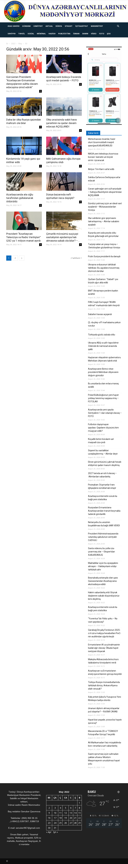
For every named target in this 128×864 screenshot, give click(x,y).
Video (93, 33)
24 (55, 822)
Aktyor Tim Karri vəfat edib (101, 169)
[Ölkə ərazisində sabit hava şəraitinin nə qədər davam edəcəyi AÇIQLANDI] (64, 106)
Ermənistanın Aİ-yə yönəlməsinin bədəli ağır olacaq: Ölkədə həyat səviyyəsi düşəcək (104, 647)
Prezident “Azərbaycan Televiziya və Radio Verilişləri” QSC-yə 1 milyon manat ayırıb (23, 237)
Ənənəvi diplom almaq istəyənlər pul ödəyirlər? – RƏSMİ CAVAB (103, 710)
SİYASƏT (68, 26)
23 (49, 822)
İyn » (55, 832)
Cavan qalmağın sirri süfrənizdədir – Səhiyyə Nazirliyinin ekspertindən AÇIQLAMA (105, 192)
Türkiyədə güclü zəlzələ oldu (101, 334)
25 (60, 822)
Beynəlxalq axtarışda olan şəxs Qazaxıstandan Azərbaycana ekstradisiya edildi (103, 581)
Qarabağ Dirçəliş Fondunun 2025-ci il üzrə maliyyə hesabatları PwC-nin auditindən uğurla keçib (104, 633)
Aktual (49, 26)
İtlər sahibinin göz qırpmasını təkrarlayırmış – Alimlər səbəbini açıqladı (103, 221)
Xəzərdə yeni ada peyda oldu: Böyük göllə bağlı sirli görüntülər (103, 234)
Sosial (31, 33)
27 (71, 822)
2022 (13, 43)
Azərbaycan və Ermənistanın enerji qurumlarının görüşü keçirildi (105, 672)
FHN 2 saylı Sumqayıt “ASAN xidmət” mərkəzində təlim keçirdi (104, 304)
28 (75, 822)
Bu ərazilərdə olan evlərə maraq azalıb (103, 385)
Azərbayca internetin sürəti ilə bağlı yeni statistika (102, 498)
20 (71, 817)
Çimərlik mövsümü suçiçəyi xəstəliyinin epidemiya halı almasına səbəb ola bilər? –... (63, 237)
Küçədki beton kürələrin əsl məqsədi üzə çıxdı (101, 441)
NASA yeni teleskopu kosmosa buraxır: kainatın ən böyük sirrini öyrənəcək (103, 157)
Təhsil (21, 33)
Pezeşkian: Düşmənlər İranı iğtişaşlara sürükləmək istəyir (102, 486)
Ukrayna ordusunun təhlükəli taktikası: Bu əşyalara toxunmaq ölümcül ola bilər (103, 267)
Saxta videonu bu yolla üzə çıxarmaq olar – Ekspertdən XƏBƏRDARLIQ (101, 551)
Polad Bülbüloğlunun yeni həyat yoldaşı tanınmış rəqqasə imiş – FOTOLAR (103, 398)
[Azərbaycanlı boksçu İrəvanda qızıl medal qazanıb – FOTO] (64, 64)
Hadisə (52, 33)
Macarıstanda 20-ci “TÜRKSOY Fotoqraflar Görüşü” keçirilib (103, 733)
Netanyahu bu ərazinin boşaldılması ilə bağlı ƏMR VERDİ (104, 524)
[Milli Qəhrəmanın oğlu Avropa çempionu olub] (64, 146)
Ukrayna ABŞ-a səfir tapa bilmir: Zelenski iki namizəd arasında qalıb (103, 346)
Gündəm (26, 26)
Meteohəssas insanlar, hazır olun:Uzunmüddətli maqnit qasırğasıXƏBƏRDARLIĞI (101, 142)
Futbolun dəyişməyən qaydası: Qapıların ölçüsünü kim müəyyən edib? (103, 427)
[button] (118, 26)
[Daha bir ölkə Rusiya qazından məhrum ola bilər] (24, 106)
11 (60, 812)
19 (65, 817)
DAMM (85, 33)
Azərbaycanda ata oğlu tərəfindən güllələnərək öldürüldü (19, 198)
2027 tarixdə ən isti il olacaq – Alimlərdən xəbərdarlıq (102, 475)
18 (60, 817)
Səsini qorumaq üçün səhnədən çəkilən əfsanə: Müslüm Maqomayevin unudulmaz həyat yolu (104, 759)
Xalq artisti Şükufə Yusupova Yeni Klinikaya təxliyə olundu (104, 698)
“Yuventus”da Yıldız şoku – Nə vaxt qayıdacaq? (102, 620)
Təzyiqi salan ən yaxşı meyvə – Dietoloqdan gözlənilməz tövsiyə (104, 246)
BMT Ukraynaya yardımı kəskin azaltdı (103, 292)
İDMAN (76, 33)
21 (75, 817)
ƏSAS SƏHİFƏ (13, 26)
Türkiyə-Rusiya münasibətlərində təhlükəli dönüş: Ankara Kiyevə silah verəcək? (104, 685)
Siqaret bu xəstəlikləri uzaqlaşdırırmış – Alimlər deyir (103, 452)
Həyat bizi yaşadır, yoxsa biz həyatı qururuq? (105, 721)
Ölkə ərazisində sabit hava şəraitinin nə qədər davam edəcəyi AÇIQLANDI (61, 123)
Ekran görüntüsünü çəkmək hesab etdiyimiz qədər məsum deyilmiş (104, 463)
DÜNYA (59, 26)
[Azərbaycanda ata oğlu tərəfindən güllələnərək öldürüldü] (24, 181)
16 (49, 817)
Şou (109, 33)
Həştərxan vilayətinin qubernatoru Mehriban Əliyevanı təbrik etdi (104, 359)
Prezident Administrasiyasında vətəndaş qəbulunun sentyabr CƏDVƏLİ (103, 536)
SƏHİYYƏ (11, 33)
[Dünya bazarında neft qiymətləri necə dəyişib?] (64, 181)
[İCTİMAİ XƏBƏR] (64, 11)
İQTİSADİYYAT (81, 26)
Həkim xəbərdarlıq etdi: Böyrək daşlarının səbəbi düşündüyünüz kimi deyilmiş (103, 595)
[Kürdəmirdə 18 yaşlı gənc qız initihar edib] (24, 146)
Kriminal (41, 33)
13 (71, 812)
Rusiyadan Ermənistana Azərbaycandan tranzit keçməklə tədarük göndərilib (104, 510)
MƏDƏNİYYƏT (97, 26)
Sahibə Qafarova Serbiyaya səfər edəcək (104, 179)
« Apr (48, 832)
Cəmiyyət (38, 26)
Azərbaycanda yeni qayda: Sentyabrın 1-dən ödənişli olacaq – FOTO (105, 412)
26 (65, 822)
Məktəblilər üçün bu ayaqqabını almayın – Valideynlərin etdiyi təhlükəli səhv (103, 566)
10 (55, 812)
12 (65, 812)
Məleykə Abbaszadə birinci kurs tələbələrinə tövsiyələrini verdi (103, 661)
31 (55, 827)
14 (75, 812)
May (20, 43)
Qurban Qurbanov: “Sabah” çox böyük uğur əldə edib (103, 281)
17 (55, 817)
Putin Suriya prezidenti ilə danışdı (104, 256)
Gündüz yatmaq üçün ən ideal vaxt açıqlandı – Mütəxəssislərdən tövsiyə (105, 206)
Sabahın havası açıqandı (100, 314)
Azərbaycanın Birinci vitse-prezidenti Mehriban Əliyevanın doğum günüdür (103, 372)
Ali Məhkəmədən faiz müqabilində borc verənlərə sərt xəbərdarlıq (104, 744)
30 (49, 827)
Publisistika (64, 33)
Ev (7, 43)
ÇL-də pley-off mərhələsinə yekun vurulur (104, 324)
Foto (101, 33)
